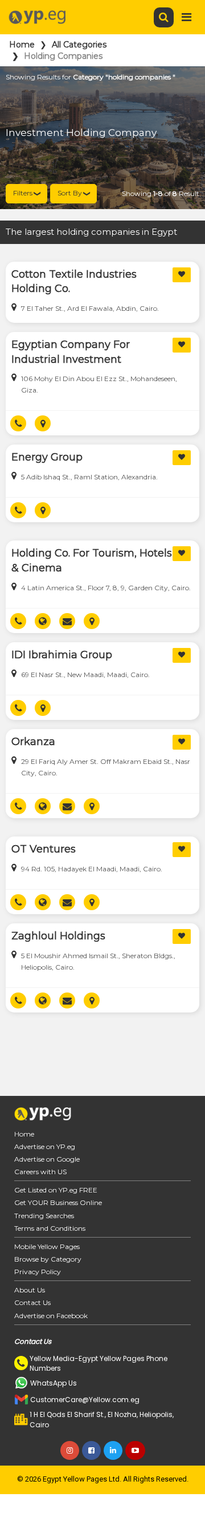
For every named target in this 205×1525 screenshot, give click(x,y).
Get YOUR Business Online (58, 1202)
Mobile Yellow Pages (47, 1246)
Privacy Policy (37, 1271)
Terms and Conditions (49, 1228)
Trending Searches (44, 1215)
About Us (29, 1290)
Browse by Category (47, 1259)
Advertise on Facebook (51, 1315)
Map (47, 423)
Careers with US (40, 1171)
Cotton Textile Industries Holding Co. (74, 281)
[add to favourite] (182, 274)
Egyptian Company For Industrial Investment (70, 352)
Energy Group (47, 457)
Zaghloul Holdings (58, 936)
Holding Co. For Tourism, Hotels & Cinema (91, 560)
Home (22, 44)
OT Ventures (43, 849)
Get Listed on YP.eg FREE (55, 1190)
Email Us (71, 621)
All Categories (79, 44)
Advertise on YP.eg (44, 1146)
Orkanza (33, 741)
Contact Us (32, 1302)
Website (47, 621)
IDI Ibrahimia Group (61, 655)
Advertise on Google (47, 1159)
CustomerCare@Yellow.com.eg (85, 1399)
